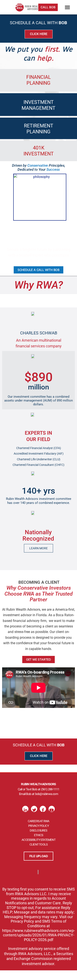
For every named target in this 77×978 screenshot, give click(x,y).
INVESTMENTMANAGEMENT (38, 105)
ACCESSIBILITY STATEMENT (38, 839)
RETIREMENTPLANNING (38, 129)
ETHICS (38, 835)
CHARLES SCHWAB (38, 332)
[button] (67, 7)
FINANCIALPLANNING (38, 80)
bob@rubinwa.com (46, 794)
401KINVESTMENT (39, 151)
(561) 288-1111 (50, 789)
